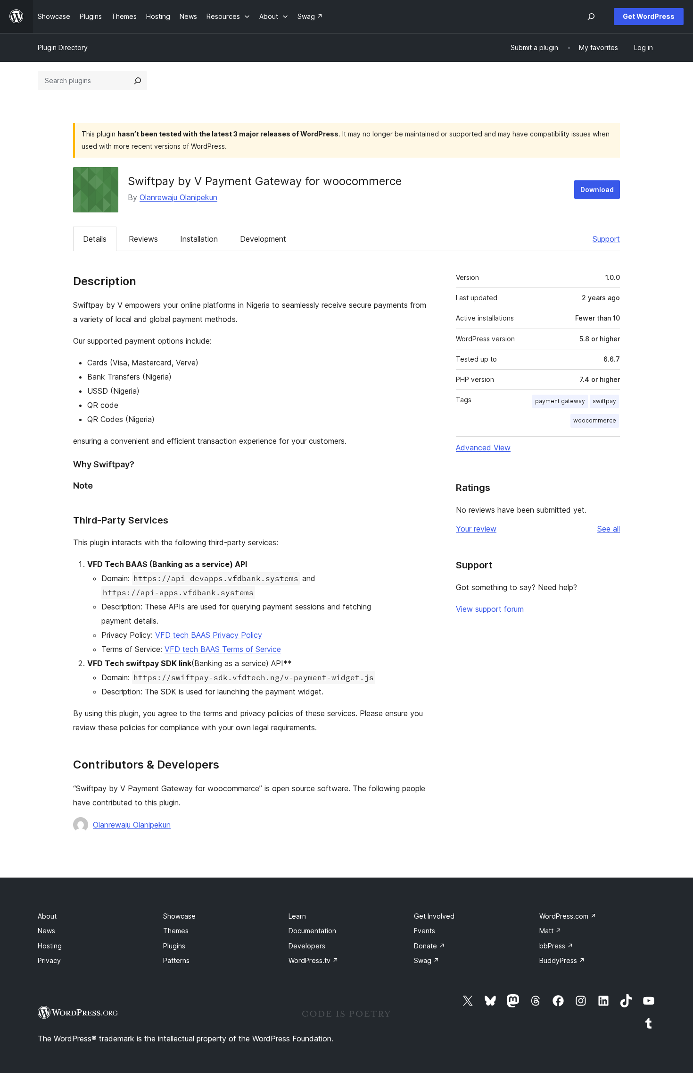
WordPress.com (567, 916)
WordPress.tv (313, 960)
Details (95, 239)
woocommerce (594, 420)
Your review (476, 528)
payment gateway (560, 401)
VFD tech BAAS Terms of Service (223, 649)
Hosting (50, 946)
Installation (199, 239)
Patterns (176, 960)
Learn (297, 916)
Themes (176, 931)
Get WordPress (649, 16)
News (46, 931)
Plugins (174, 946)
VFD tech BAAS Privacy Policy (208, 635)
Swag (426, 960)
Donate (429, 946)
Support (606, 239)
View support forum (490, 609)
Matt (550, 931)
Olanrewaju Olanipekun (178, 197)
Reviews (143, 239)
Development (263, 239)
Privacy (49, 960)
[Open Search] (591, 16)
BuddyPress (562, 960)
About (47, 916)
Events (424, 931)
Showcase (179, 916)
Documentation (312, 931)
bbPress (556, 946)
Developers (307, 946)
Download (597, 190)
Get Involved (434, 916)
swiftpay (604, 401)
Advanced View (483, 447)
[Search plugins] (137, 80)
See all (608, 528)
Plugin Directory (63, 47)
